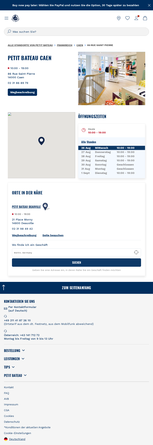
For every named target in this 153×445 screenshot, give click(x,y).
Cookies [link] (9, 416)
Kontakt (9, 387)
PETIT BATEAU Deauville (26, 207)
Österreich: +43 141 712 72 (21, 335)
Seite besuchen (53, 235)
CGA (6, 410)
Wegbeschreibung (23, 92)
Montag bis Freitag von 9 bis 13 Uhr (28, 338)
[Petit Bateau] (15, 18)
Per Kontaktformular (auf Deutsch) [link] (22, 308)
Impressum (11, 404)
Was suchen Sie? (24, 31)
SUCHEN (76, 262)
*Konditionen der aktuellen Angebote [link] (27, 427)
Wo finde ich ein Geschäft (30, 244)
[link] (118, 18)
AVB (6, 398)
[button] (41, 141)
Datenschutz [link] (12, 421)
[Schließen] (149, 5)
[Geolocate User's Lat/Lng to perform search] (136, 252)
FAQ (6, 393)
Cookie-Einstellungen (17, 433)
